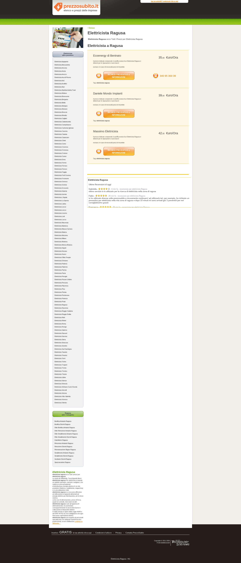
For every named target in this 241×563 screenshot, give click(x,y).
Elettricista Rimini (60, 320)
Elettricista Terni (60, 358)
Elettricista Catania (61, 134)
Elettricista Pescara (61, 283)
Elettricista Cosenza (61, 147)
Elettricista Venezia (61, 384)
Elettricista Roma (60, 324)
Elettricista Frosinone (62, 178)
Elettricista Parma (60, 270)
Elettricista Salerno (61, 330)
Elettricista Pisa (60, 289)
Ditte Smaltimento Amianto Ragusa (66, 434)
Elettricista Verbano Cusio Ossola (66, 387)
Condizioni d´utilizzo (103, 533)
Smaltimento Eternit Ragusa (64, 456)
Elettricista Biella (60, 102)
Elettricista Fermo (60, 163)
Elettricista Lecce (60, 207)
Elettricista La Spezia (62, 200)
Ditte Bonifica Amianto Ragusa (65, 427)
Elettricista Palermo (61, 267)
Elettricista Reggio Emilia (63, 314)
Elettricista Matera (61, 232)
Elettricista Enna (60, 159)
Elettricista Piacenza (61, 286)
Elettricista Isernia (61, 194)
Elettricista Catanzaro (62, 137)
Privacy (118, 533)
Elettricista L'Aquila (61, 197)
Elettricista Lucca (60, 219)
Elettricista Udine (60, 377)
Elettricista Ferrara (61, 166)
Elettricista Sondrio (61, 346)
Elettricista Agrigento (61, 61)
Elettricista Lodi (60, 216)
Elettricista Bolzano (61, 109)
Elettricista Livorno (61, 213)
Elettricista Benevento (62, 96)
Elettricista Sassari (61, 333)
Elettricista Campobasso (63, 125)
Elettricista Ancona (61, 68)
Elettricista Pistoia (60, 292)
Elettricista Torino (60, 361)
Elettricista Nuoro (60, 254)
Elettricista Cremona (61, 150)
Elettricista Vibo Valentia (62, 396)
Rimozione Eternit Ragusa (63, 446)
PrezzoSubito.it (76, 7)
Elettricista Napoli (60, 248)
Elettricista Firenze (61, 169)
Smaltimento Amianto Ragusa (64, 453)
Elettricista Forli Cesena (63, 175)
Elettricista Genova (61, 181)
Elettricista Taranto (61, 352)
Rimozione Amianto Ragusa (64, 443)
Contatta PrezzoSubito (135, 533)
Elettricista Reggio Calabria (64, 311)
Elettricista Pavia (60, 273)
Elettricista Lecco (60, 210)
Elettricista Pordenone (62, 295)
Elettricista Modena (61, 241)
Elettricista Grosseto (61, 188)
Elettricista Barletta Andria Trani (65, 90)
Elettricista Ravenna (61, 308)
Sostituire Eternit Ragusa (63, 459)
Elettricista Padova (61, 264)
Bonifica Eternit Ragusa (62, 424)
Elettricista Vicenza (61, 399)
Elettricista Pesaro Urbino (63, 279)
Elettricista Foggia (61, 172)
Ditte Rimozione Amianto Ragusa (66, 431)
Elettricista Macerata (61, 222)
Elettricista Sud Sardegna (63, 349)
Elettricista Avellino (61, 83)
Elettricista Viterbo (61, 402)
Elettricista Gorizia (61, 185)
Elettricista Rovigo (61, 327)
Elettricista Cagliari (61, 118)
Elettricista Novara (61, 251)
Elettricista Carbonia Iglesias (64, 128)
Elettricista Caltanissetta (63, 121)
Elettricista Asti (59, 80)
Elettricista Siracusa (61, 342)
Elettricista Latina (60, 204)
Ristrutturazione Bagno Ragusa (65, 449)
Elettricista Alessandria (62, 65)
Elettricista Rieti (60, 317)
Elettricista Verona (61, 393)
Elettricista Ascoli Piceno (63, 77)
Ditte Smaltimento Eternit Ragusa (66, 437)
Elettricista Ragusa (61, 305)
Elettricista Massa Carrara (63, 229)
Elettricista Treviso (61, 371)
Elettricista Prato (60, 301)
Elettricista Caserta (61, 131)
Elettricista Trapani (61, 365)
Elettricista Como (60, 144)
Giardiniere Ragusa (61, 440)
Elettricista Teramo (61, 355)
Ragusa (92, 28)
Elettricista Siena (60, 339)
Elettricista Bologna (61, 106)
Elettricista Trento (60, 368)
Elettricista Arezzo (61, 74)
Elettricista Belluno (61, 93)
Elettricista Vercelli (61, 390)
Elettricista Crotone (61, 153)
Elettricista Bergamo (61, 99)
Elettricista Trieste (61, 374)
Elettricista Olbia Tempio (63, 257)
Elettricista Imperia (61, 191)
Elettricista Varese (61, 380)
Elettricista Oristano (61, 260)
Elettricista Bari (60, 87)
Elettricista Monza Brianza (63, 245)
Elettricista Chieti (60, 140)
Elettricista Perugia (61, 276)
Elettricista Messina (61, 235)
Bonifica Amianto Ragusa (63, 421)
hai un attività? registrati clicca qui (164, 1)
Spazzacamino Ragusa (62, 462)
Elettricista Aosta (60, 71)
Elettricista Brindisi (61, 115)
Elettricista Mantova (61, 226)
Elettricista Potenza (61, 298)
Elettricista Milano (60, 238)
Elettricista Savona (61, 336)
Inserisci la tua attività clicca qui (71, 533)
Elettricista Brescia (61, 112)
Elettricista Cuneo (60, 156)
